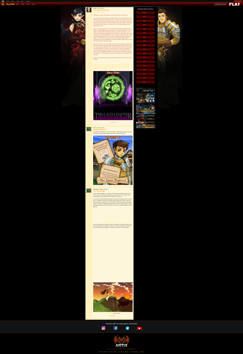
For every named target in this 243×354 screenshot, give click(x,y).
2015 (144, 57)
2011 (144, 73)
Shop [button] (22, 1)
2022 (144, 28)
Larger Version (116, 313)
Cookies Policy (134, 351)
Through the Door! (101, 10)
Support (28, 1)
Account (220, 4)
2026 (144, 12)
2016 (144, 53)
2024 (144, 20)
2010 (144, 77)
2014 (144, 61)
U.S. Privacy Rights (123, 351)
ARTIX (7, 1)
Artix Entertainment (130, 348)
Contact (142, 351)
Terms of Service (103, 351)
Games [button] (12, 1)
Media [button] (28, 4)
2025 (144, 16)
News (18, 1)
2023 (144, 24)
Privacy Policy (113, 351)
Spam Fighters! (99, 129)
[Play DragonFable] (235, 4)
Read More (113, 122)
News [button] (23, 4)
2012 (144, 69)
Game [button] (17, 4)
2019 (144, 41)
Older (144, 81)
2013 (144, 65)
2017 (144, 49)
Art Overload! (99, 191)
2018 (144, 45)
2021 (144, 33)
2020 (144, 37)
